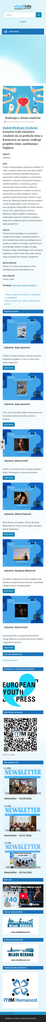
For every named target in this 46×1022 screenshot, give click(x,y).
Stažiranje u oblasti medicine (24, 285)
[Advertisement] (23, 59)
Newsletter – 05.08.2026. (18, 798)
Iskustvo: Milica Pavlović (17, 513)
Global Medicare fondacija (20, 127)
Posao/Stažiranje (27, 122)
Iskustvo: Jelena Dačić (16, 460)
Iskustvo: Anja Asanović (17, 347)
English (23, 21)
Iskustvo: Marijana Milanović (20, 570)
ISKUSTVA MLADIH (11, 311)
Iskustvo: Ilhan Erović (16, 627)
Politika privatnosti (10, 660)
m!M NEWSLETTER (11, 762)
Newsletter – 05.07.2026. (18, 835)
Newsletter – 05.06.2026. (18, 872)
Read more (8, 368)
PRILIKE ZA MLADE (13, 122)
